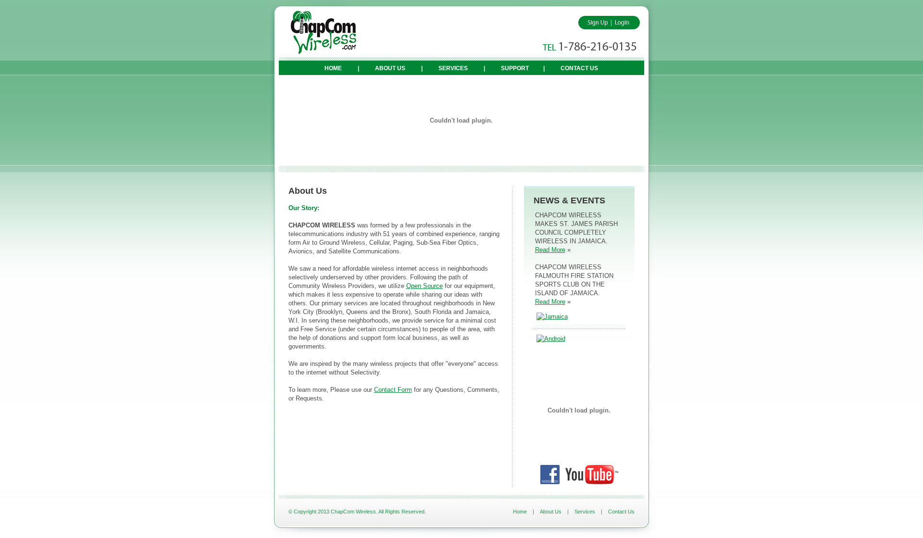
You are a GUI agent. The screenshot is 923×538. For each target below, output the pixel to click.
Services (453, 68)
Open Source (424, 285)
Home (333, 68)
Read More (550, 249)
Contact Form (393, 389)
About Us (390, 68)
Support (515, 68)
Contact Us (579, 68)
